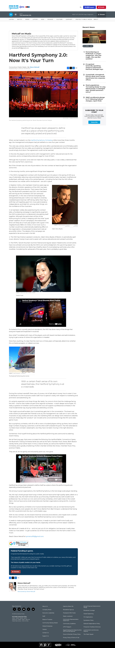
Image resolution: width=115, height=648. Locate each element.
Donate (102, 7)
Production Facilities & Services (92, 627)
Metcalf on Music (21, 33)
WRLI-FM (28, 619)
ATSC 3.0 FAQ (25, 620)
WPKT (23, 619)
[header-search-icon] (80, 7)
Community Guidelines (69, 623)
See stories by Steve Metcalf (26, 591)
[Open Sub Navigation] (15, 19)
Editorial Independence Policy (92, 623)
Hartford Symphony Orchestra (41, 140)
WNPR (19, 619)
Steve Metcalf (34, 67)
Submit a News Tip (68, 606)
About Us (45, 606)
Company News (46, 609)
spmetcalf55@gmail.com (35, 536)
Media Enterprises (47, 626)
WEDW (21, 618)
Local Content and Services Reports (91, 630)
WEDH (13, 618)
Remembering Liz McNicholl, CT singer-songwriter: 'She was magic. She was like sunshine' (93, 55)
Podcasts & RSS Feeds (69, 613)
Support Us (45, 636)
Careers (44, 629)
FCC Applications (88, 617)
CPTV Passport (67, 627)
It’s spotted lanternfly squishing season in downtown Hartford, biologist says (94, 66)
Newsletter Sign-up (68, 609)
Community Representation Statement (70, 620)
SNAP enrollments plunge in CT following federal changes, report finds (95, 99)
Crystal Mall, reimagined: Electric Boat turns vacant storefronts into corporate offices (95, 77)
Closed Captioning (88, 613)
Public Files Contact (16, 620)
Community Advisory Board (50, 623)
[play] (11, 14)
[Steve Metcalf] (12, 587)
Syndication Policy (88, 620)
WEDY (25, 618)
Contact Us (45, 632)
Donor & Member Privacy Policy (72, 634)
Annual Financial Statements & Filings (92, 607)
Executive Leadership (48, 613)
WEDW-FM (14, 619)
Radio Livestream (68, 616)
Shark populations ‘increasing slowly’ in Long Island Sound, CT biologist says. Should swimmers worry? (95, 88)
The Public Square (88, 634)
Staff (43, 616)
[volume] (15, 14)
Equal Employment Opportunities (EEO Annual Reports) (72, 630)
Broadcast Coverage (89, 610)
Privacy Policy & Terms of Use (71, 637)
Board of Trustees (47, 619)
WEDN (17, 618)
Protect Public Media (84, 19)
